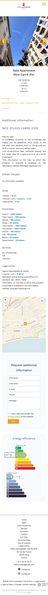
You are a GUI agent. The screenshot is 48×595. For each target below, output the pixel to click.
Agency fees (7, 584)
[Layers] (42, 300)
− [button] (5, 303)
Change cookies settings (25, 584)
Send (13, 421)
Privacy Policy (39, 590)
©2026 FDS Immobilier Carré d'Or (17, 581)
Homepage (6, 99)
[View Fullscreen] (5, 308)
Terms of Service (22, 592)
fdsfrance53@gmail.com (24, 565)
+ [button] (5, 299)
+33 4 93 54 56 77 (24, 562)
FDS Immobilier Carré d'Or (24, 549)
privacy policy (14, 417)
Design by (45, 584)
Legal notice (39, 581)
